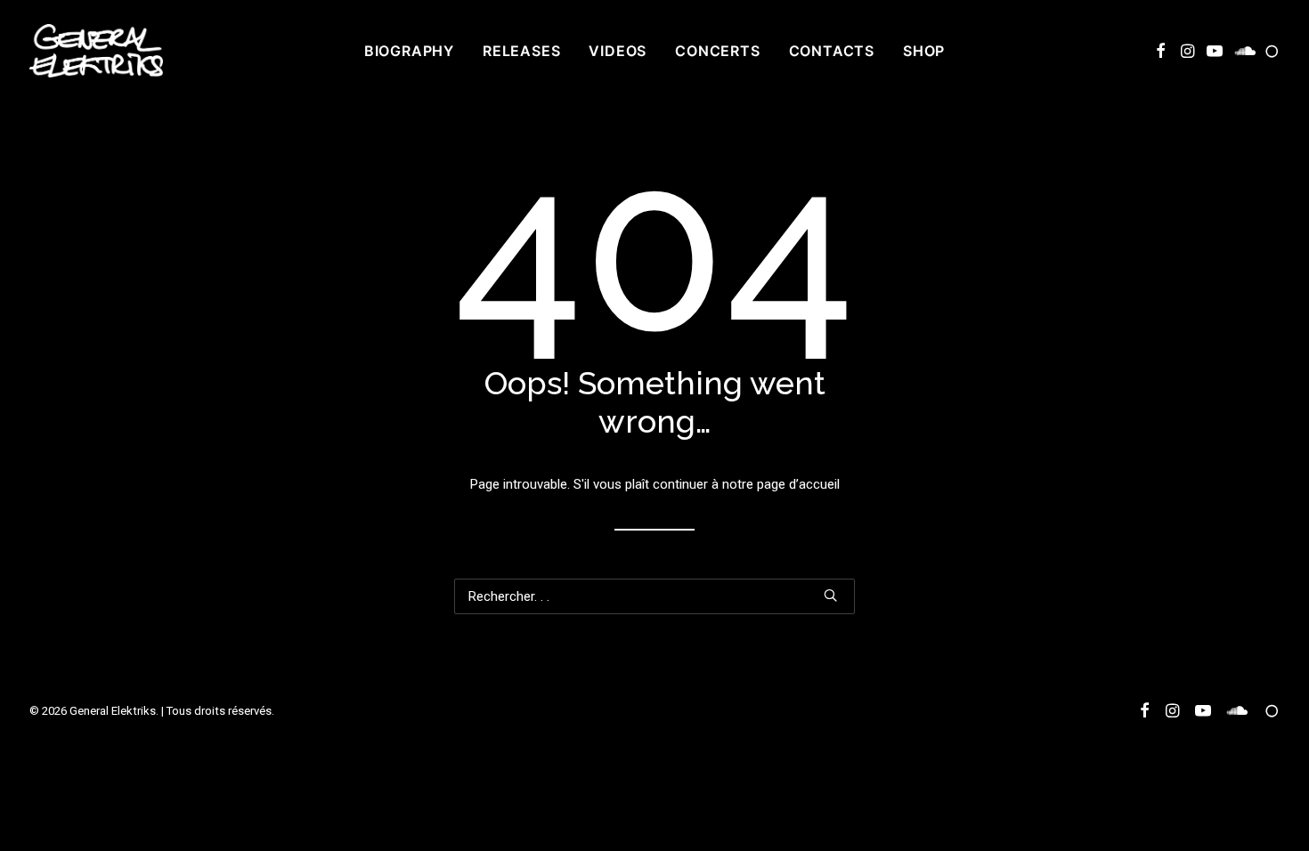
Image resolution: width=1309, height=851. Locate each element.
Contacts (831, 51)
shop (924, 51)
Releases (521, 51)
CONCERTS (717, 51)
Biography (409, 51)
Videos (617, 51)
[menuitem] (409, 50)
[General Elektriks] (96, 50)
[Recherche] (654, 596)
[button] (1161, 50)
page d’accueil (798, 484)
